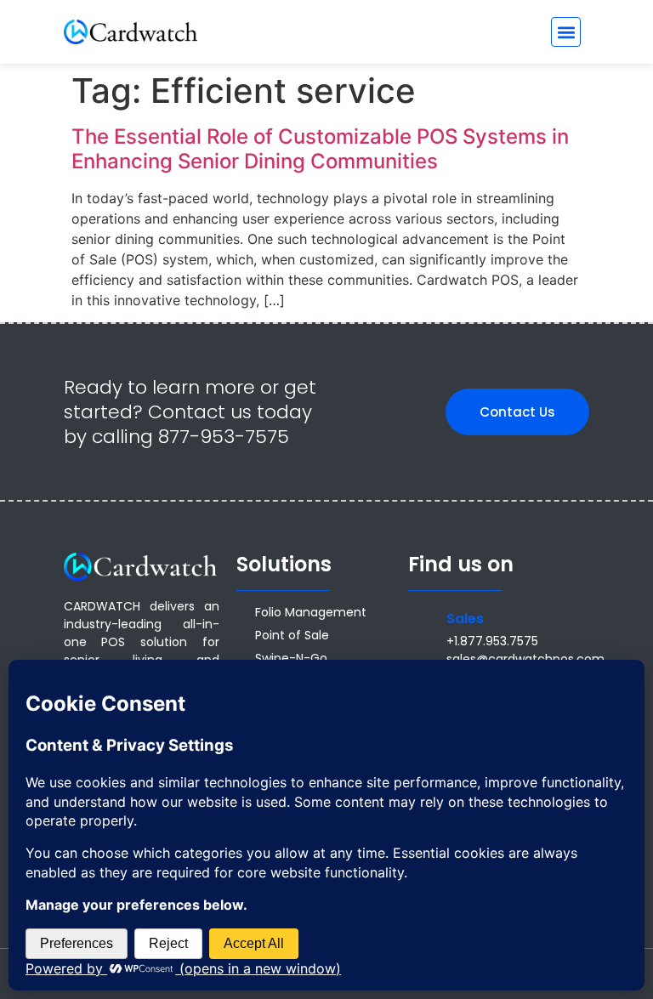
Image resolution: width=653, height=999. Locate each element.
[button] (566, 32)
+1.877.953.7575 (492, 641)
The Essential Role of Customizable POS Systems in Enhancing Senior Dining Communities (320, 148)
